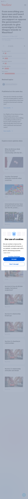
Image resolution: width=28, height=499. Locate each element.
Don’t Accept (14, 264)
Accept (14, 259)
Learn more (7, 252)
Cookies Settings (14, 256)
